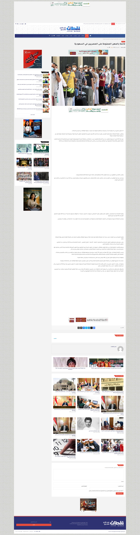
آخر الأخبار (120, 39)
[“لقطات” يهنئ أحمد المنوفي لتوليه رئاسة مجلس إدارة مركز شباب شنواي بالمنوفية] (46, 81)
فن (79, 35)
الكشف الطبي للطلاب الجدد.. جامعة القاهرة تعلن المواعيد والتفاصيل (30, 89)
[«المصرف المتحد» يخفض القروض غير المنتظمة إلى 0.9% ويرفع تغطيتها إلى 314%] (46, 96)
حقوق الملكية (20, 531)
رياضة (83, 35)
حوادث (67, 35)
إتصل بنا (16, 531)
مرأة (63, 35)
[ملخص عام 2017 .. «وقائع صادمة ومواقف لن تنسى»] (24, 162)
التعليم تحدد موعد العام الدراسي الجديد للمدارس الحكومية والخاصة (30, 99)
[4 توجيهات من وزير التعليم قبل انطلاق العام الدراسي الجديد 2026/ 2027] (64, 425)
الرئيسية (123, 39)
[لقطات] (70, 29)
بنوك (71, 35)
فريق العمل (31, 531)
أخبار (87, 35)
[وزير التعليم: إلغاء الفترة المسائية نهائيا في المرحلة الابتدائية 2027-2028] (64, 402)
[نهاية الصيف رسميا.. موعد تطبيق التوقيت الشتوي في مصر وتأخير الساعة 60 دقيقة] (64, 447)
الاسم (122, 481)
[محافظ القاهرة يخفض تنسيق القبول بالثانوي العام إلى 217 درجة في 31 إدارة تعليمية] (112, 423)
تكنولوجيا (58, 35)
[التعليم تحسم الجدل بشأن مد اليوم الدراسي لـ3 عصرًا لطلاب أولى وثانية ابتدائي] (88, 384)
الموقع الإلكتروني (84, 486)
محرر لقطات (122, 47)
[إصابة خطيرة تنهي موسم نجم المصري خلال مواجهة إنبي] (41, 148)
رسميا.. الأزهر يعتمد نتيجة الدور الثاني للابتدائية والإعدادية (90, 452)
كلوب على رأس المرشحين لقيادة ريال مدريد (41, 167)
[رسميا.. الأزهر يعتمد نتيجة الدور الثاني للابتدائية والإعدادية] (88, 445)
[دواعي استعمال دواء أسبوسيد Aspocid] (24, 148)
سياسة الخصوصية (26, 531)
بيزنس (75, 35)
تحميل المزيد (32, 114)
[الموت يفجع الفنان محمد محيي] (88, 423)
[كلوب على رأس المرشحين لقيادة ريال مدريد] (41, 162)
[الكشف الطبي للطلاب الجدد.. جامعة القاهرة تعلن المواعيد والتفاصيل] (64, 384)
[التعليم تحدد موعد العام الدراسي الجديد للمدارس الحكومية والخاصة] (112, 404)
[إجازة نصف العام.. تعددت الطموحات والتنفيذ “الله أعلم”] (24, 176)
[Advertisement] (70, 14)
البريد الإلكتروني (120, 486)
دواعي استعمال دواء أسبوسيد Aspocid (25, 153)
